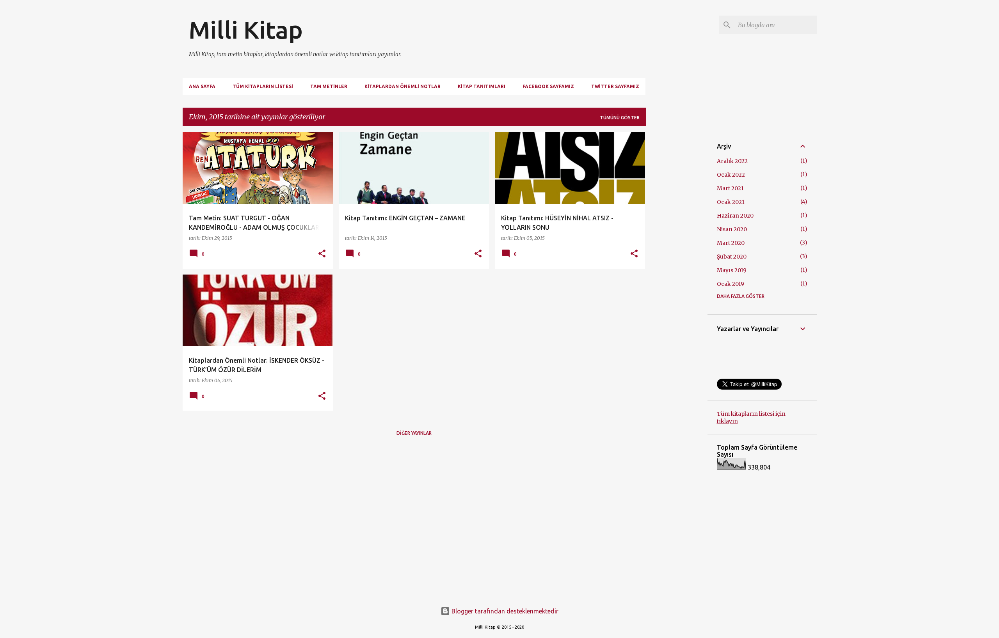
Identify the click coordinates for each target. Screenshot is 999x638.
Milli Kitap (246, 29)
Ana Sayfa (202, 86)
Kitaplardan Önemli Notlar (402, 86)
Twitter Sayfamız (615, 86)
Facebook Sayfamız (548, 86)
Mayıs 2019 (732, 270)
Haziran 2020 (735, 215)
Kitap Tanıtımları (481, 86)
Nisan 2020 (732, 229)
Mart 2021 (730, 188)
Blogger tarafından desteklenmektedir (504, 611)
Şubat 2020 (732, 256)
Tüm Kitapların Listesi (263, 86)
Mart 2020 (731, 242)
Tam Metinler (328, 86)
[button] (322, 254)
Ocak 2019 (730, 283)
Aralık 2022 (732, 161)
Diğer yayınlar (414, 433)
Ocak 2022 (731, 174)
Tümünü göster (620, 117)
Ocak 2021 (731, 202)
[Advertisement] (677, 249)
